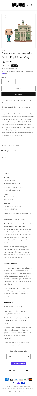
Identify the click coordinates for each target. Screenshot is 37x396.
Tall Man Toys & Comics (17, 386)
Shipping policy (13, 391)
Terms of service (30, 388)
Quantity (3, 77)
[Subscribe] (28, 356)
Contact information (24, 391)
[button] (4, 5)
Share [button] (5, 157)
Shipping (3, 68)
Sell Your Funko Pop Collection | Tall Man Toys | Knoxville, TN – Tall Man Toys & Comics (17, 320)
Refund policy (11, 388)
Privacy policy (20, 388)
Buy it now (18, 94)
